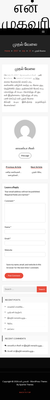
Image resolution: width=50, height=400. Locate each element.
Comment (10, 201)
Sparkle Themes (26, 384)
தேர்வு (9, 323)
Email (8, 238)
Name (8, 227)
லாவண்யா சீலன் (29, 75)
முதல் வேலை (25, 68)
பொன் (10, 351)
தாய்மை (10, 329)
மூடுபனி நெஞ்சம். (14, 312)
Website (8, 250)
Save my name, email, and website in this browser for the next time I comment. (23, 266)
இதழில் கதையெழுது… (17, 318)
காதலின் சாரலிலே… (15, 307)
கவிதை (9, 78)
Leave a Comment (24, 78)
